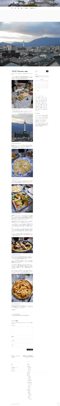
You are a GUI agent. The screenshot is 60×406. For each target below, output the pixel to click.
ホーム (12, 366)
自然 (46, 107)
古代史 (29, 377)
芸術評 (28, 389)
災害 (39, 106)
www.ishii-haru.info (25, 217)
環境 (41, 106)
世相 (27, 366)
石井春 (23, 315)
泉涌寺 (22, 315)
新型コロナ (39, 103)
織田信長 (41, 107)
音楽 (36, 110)
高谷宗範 (28, 315)
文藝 (28, 390)
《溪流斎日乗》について (14, 367)
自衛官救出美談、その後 (38, 121)
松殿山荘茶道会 (19, 315)
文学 (36, 103)
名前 (13, 336)
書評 (27, 373)
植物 (44, 104)
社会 (44, 106)
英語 (39, 109)
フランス (46, 97)
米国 (36, 107)
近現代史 (29, 380)
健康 (44, 100)
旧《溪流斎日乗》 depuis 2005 (23, 3)
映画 (38, 104)
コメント (13, 325)
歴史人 (46, 104)
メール (13, 340)
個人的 (41, 100)
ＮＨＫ (39, 110)
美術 (44, 107)
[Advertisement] (30, 15)
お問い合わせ (13, 370)
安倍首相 (16, 315)
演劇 (28, 393)
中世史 (29, 376)
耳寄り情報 (28, 382)
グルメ (29, 383)
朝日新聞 (41, 104)
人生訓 (36, 100)
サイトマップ (13, 369)
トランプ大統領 (38, 97)
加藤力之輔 (14, 315)
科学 (46, 106)
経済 (38, 107)
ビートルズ (42, 97)
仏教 (39, 100)
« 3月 (38, 90)
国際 (46, 100)
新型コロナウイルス (44, 103)
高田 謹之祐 (18, 70)
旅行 (36, 104)
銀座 (46, 109)
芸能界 (36, 109)
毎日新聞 (37, 106)
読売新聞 (44, 109)
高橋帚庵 (26, 315)
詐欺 (41, 109)
